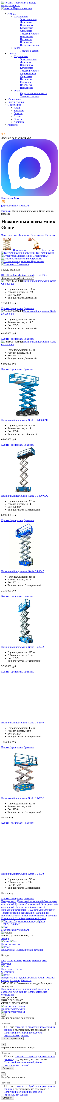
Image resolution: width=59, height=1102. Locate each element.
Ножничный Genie (35, 918)
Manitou (22, 275)
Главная (5, 211)
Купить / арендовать (12, 308)
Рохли (17, 48)
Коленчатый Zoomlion (13, 918)
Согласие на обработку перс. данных (25, 990)
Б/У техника (14, 99)
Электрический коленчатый (30, 907)
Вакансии (19, 110)
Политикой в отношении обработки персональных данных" (23, 1034)
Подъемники (21, 16)
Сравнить (29, 308)
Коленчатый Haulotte (21, 915)
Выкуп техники (16, 102)
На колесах (26, 42)
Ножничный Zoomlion (45, 915)
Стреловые (26, 30)
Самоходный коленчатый (41, 910)
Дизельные (26, 22)
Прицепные (26, 36)
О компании (14, 104)
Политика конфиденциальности (18, 989)
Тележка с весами (29, 96)
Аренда (12, 13)
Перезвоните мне (22, 8)
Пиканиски (26, 39)
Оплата (18, 119)
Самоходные (27, 82)
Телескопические (29, 33)
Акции (17, 107)
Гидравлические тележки (33, 93)
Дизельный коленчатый (27, 904)
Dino (44, 275)
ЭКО (4, 275)
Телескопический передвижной (18, 912)
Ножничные (26, 25)
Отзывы (18, 113)
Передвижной (8, 901)
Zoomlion (12, 275)
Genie (39, 275)
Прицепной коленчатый (14, 910)
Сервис (18, 116)
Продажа (12, 53)
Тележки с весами (29, 50)
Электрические (28, 19)
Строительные (28, 73)
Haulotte (31, 275)
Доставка (19, 122)
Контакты (13, 124)
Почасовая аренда (29, 45)
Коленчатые (26, 28)
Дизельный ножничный (30, 901)
